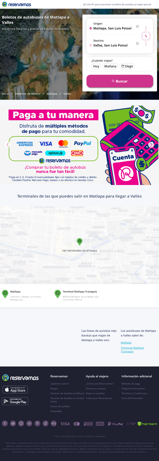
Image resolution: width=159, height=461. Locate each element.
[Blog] (54, 423)
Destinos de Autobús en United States (67, 399)
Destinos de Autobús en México (67, 393)
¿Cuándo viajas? (102, 60)
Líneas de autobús (60, 406)
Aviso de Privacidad (132, 398)
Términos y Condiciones (134, 393)
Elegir (129, 66)
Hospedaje (56, 411)
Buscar (122, 81)
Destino (98, 40)
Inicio (5, 93)
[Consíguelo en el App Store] (15, 389)
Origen (97, 23)
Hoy (96, 66)
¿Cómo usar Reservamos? (100, 383)
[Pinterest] (37, 423)
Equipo (54, 388)
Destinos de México (27, 93)
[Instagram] (21, 423)
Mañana (110, 66)
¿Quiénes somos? (59, 383)
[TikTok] (45, 423)
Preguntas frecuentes (133, 388)
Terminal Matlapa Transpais (132, 349)
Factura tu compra (96, 388)
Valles (67, 93)
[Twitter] (13, 423)
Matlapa (52, 93)
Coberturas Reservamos (99, 398)
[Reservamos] (16, 4)
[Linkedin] (29, 423)
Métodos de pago (131, 383)
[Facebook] (5, 423)
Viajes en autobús (95, 393)
